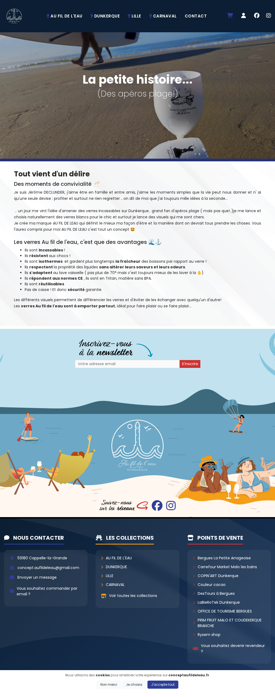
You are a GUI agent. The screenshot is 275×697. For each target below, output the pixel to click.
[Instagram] (268, 16)
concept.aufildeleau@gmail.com (48, 567)
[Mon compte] (243, 16)
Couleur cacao (212, 584)
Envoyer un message (37, 577)
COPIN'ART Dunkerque (218, 575)
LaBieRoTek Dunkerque (219, 602)
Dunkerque (116, 567)
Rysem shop (209, 634)
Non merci (108, 684)
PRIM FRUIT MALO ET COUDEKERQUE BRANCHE (230, 622)
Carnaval (115, 584)
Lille (109, 575)
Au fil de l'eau (119, 558)
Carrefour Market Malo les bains (227, 567)
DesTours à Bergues (216, 593)
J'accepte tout (163, 684)
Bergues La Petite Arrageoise (224, 558)
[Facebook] (257, 16)
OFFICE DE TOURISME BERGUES (225, 611)
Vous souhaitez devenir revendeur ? (233, 648)
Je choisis (134, 684)
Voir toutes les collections (133, 595)
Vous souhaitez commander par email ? (47, 591)
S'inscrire (190, 364)
